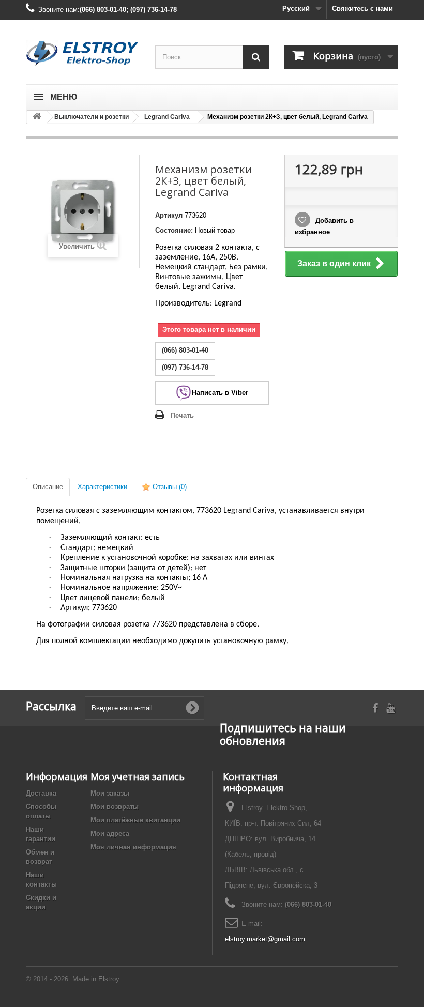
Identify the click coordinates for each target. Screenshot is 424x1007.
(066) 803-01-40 (308, 904)
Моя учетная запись (137, 776)
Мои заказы (109, 793)
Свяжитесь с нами (362, 8)
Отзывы (168, 487)
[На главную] (37, 117)
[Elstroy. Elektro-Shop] (83, 53)
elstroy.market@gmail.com (265, 939)
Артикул (169, 215)
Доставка (41, 793)
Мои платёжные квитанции (135, 820)
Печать (182, 415)
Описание (48, 487)
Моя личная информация (133, 847)
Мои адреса (109, 833)
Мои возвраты (114, 807)
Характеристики (102, 487)
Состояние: (174, 230)
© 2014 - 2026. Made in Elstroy (72, 979)
